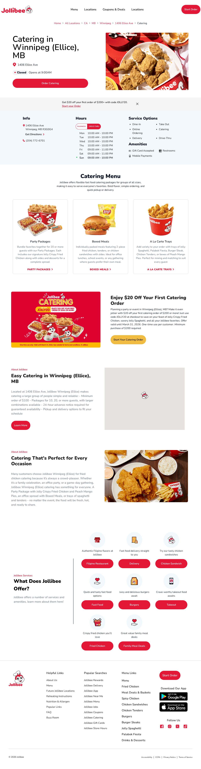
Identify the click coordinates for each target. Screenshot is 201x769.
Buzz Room (52, 717)
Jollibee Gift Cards (94, 723)
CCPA (157, 757)
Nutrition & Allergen (58, 701)
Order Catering (50, 83)
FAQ (48, 712)
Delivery (134, 563)
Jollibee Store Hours (95, 728)
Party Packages (38, 269)
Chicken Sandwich (171, 563)
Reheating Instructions (59, 696)
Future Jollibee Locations (60, 691)
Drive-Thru (94, 126)
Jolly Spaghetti (131, 728)
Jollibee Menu (92, 701)
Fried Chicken (97, 646)
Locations (90, 9)
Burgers (134, 605)
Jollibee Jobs (91, 707)
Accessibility (146, 757)
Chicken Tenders (132, 710)
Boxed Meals (99, 269)
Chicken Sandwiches (135, 704)
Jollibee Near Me (93, 696)
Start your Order (71, 106)
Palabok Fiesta (131, 734)
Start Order (190, 9)
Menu (74, 9)
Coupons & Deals (114, 9)
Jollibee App (91, 691)
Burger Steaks (131, 722)
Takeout (171, 605)
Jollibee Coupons (93, 712)
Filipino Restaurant (97, 563)
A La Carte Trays (159, 269)
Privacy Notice (169, 757)
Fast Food (97, 605)
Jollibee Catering (93, 717)
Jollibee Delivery (93, 685)
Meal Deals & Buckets (136, 692)
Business (81, 126)
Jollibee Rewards (93, 680)
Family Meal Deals (134, 646)
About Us (51, 680)
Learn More (20, 425)
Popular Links (54, 707)
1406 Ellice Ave (28, 65)
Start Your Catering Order (128, 339)
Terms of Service (185, 757)
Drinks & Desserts (133, 740)
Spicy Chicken (130, 698)
